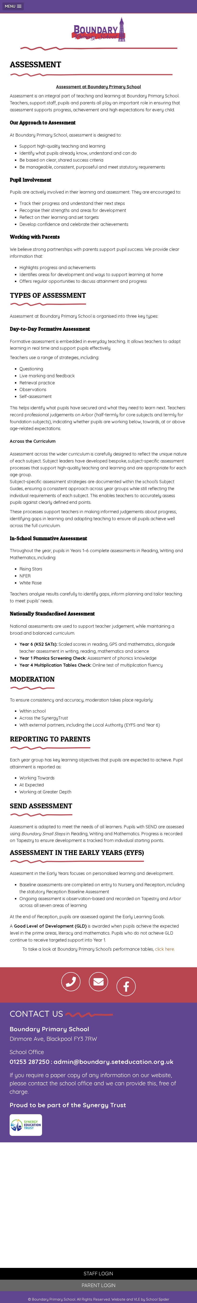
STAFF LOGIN (98, 1274)
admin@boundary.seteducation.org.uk (113, 1062)
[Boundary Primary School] (98, 30)
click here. (165, 949)
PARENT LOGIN (99, 1285)
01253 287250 (29, 1062)
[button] (13, 6)
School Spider (157, 1299)
